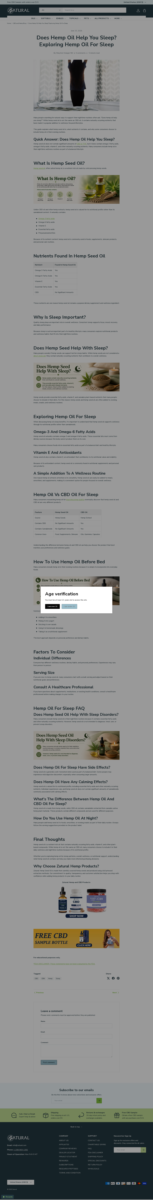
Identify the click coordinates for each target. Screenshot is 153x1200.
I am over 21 (52, 606)
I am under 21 (69, 606)
